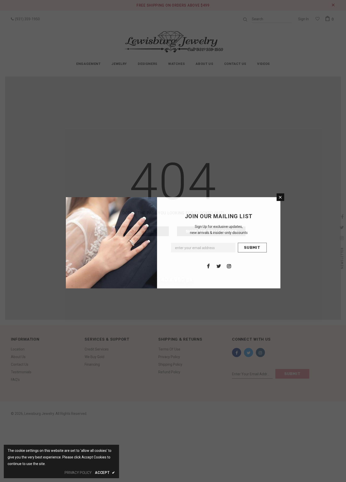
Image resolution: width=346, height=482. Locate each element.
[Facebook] (208, 266)
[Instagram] (229, 266)
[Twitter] (218, 266)
